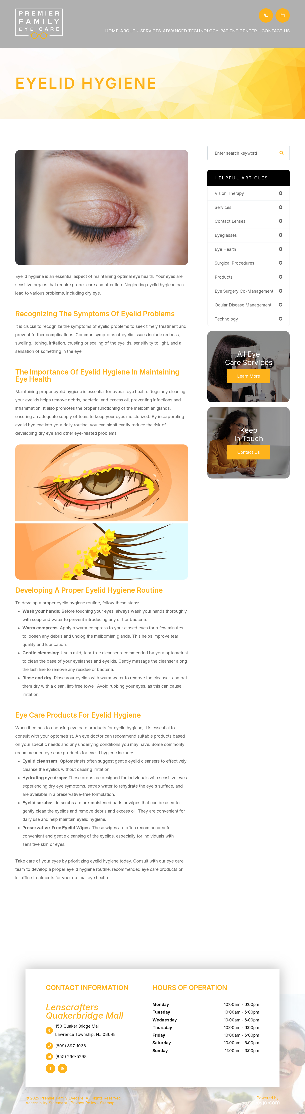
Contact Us (276, 30)
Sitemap (107, 1102)
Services (150, 30)
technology (226, 318)
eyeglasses (226, 235)
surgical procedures (234, 263)
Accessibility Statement (46, 1102)
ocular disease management (243, 304)
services (223, 207)
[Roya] (268, 1103)
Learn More (248, 376)
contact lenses (230, 221)
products (224, 277)
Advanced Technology (191, 30)
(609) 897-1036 (70, 1046)
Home (111, 30)
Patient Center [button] (238, 30)
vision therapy (229, 193)
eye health (225, 249)
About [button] (128, 30)
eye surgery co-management (244, 291)
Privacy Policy (83, 1102)
